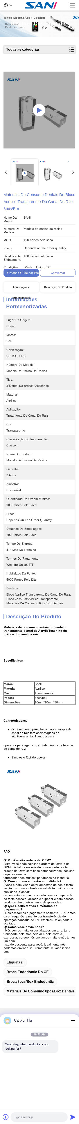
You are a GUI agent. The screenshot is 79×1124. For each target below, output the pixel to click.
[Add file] (6, 1117)
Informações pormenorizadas (21, 289)
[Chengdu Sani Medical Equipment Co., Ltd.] (41, 5)
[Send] (72, 1117)
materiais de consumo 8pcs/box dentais (41, 991)
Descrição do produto (58, 287)
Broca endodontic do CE (28, 972)
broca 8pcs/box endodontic (30, 981)
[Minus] (72, 1020)
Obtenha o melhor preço (24, 272)
